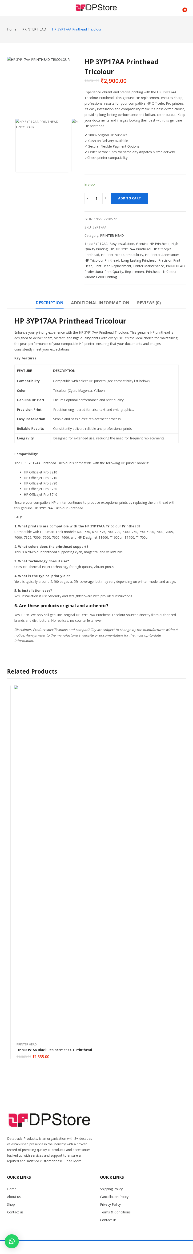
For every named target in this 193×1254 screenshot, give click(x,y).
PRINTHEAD (175, 266)
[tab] (49, 303)
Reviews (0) (149, 302)
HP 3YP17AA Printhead (133, 249)
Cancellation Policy (114, 1196)
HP (111, 249)
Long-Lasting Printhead (139, 260)
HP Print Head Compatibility (122, 254)
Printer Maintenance (148, 266)
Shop (11, 1204)
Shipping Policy (111, 1189)
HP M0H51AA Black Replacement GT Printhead (54, 1050)
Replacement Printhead (143, 271)
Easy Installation (121, 243)
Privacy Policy (110, 1204)
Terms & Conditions (115, 1212)
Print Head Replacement (112, 266)
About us (14, 1196)
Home (11, 1189)
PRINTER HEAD (112, 235)
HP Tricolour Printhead (101, 260)
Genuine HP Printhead (152, 243)
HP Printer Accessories (162, 254)
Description (50, 302)
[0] (181, 8)
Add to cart (129, 198)
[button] (12, 1241)
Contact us (15, 1212)
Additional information (100, 302)
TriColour (169, 271)
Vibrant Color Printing (100, 277)
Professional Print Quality (103, 271)
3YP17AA (101, 243)
